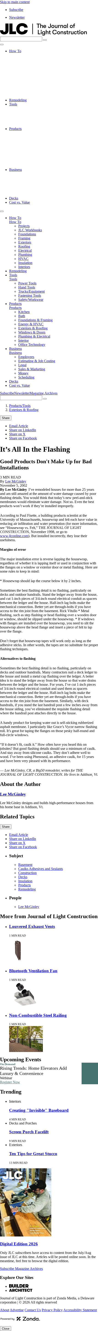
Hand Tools (26, 112)
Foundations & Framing (35, 141)
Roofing (24, 75)
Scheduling (26, 194)
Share (6, 418)
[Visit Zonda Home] (20, 1320)
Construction (27, 873)
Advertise (17, 1310)
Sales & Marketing (31, 186)
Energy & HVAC (31, 145)
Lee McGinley (15, 481)
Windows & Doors (31, 153)
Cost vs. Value (19, 202)
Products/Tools (20, 406)
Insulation (25, 92)
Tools (13, 104)
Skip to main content (15, 2)
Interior (23, 161)
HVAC (23, 88)
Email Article (18, 426)
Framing (24, 67)
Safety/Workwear (30, 125)
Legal (22, 182)
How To (15, 51)
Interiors (24, 96)
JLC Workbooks (30, 59)
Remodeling (18, 100)
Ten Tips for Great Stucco (33, 1153)
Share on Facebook (23, 438)
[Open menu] (2, 44)
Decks (13, 198)
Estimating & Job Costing (36, 178)
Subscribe (16, 10)
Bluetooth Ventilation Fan (33, 970)
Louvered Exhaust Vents (32, 926)
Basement (25, 865)
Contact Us (33, 1310)
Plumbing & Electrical (34, 157)
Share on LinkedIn (22, 430)
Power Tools (27, 108)
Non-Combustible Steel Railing (38, 1015)
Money (23, 190)
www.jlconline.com (14, 536)
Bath (21, 137)
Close (5, 1328)
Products (15, 129)
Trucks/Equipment (31, 116)
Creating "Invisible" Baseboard (39, 1110)
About (4, 1310)
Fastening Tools (29, 120)
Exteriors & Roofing (33, 149)
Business (15, 170)
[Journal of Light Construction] (43, 34)
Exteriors (24, 71)
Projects (24, 55)
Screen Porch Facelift (29, 1131)
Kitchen (24, 133)
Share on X (17, 434)
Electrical (25, 80)
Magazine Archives (43, 393)
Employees (26, 174)
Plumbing (25, 84)
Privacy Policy (52, 1310)
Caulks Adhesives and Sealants (40, 869)
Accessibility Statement (80, 1310)
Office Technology (31, 165)
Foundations (27, 63)
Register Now (10, 1082)
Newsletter (17, 17)
